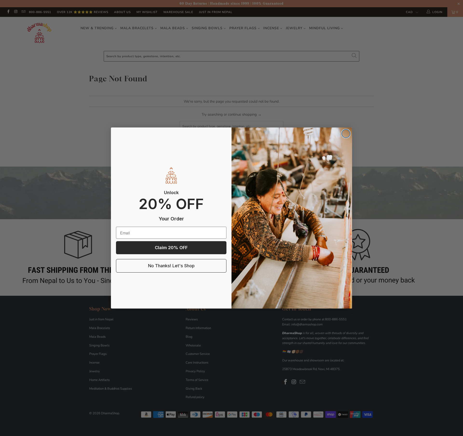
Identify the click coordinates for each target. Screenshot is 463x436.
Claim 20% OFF (171, 247)
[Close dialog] (346, 133)
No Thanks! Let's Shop (171, 265)
